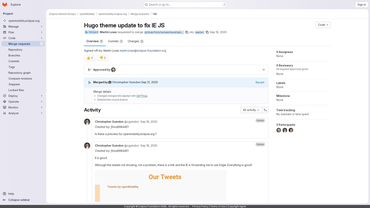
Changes (135, 41)
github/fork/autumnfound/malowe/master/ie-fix (164, 32)
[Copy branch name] (186, 32)
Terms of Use (218, 206)
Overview (94, 41)
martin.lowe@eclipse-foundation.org (143, 50)
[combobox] (251, 110)
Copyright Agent (237, 206)
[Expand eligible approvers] (263, 69)
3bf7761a (141, 95)
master (200, 32)
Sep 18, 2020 (218, 32)
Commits (115, 41)
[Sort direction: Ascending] (265, 110)
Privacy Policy (200, 206)
